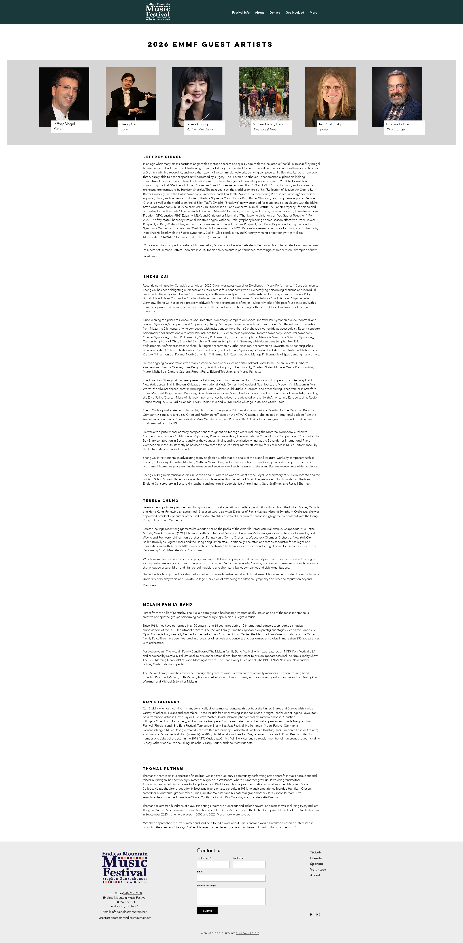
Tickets (316, 852)
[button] (240, 13)
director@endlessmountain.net (131, 917)
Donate (316, 858)
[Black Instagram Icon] (318, 914)
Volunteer (318, 869)
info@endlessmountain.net (129, 912)
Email (201, 871)
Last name (239, 858)
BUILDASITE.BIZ (247, 933)
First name (204, 858)
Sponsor (317, 864)
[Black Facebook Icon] (311, 914)
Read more (150, 256)
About (315, 875)
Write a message (206, 885)
